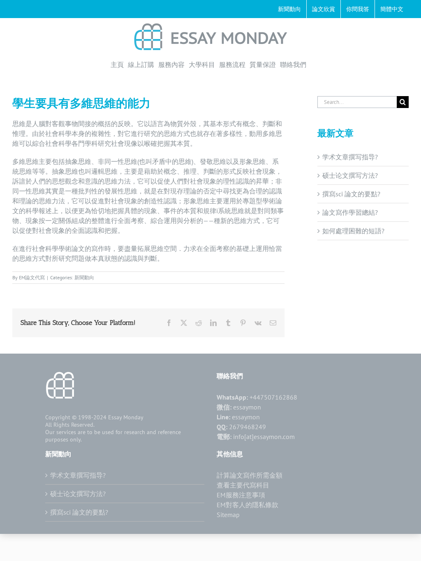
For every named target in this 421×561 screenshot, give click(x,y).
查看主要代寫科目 (243, 485)
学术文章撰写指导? (350, 157)
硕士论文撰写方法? (350, 175)
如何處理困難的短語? (353, 231)
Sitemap (228, 514)
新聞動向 (84, 277)
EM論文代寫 (32, 277)
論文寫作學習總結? (350, 212)
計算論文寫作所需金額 (249, 475)
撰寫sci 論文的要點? (351, 194)
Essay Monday (125, 417)
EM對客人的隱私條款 (247, 505)
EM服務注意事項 (241, 495)
